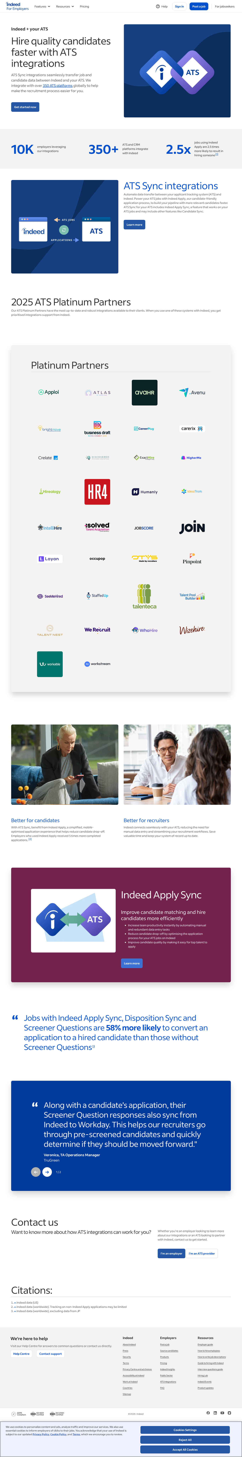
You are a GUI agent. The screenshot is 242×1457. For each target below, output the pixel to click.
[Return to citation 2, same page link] (15, 1307)
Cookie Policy (58, 1434)
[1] (216, 154)
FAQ (162, 1387)
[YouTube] (222, 1412)
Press (125, 1350)
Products (164, 1356)
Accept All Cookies (185, 1449)
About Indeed (129, 1344)
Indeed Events (205, 1381)
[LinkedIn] (215, 1412)
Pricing (84, 6)
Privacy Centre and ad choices (137, 1369)
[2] (30, 839)
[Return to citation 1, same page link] (15, 1302)
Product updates (206, 1387)
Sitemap (127, 1394)
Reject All (185, 1440)
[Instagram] (229, 1412)
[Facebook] (208, 1412)
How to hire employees (209, 1350)
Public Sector (166, 1375)
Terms (76, 1434)
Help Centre (21, 1353)
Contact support (50, 1353)
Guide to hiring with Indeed (211, 1363)
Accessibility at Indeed (133, 1375)
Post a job (164, 1344)
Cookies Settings (185, 1430)
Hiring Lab (203, 1375)
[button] (36, 1172)
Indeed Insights (167, 1369)
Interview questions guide (210, 1369)
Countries (127, 1387)
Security (127, 1356)
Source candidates (169, 1350)
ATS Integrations (168, 1381)
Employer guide (205, 1344)
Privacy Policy (41, 1434)
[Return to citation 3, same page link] (15, 1311)
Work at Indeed (130, 1381)
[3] (93, 1046)
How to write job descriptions (212, 1356)
